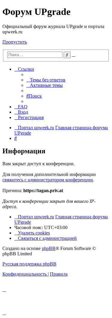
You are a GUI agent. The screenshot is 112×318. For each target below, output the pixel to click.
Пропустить (14, 41)
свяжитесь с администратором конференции (47, 179)
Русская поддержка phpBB (29, 263)
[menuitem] (45, 79)
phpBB (49, 248)
